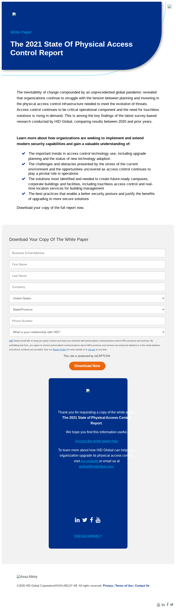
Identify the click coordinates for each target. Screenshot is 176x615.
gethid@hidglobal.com (96, 466)
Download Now (87, 366)
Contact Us (142, 585)
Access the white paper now (96, 441)
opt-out (91, 349)
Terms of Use (124, 585)
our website (90, 461)
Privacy (108, 585)
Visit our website (87, 536)
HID (11, 341)
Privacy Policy (59, 349)
